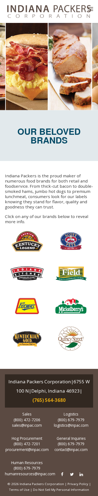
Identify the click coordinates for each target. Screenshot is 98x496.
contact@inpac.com (71, 449)
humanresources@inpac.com (30, 473)
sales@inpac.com (27, 425)
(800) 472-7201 (27, 443)
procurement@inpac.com (27, 449)
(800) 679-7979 (71, 419)
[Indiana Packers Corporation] (49, 11)
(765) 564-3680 (49, 400)
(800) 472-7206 (27, 419)
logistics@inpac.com (71, 425)
